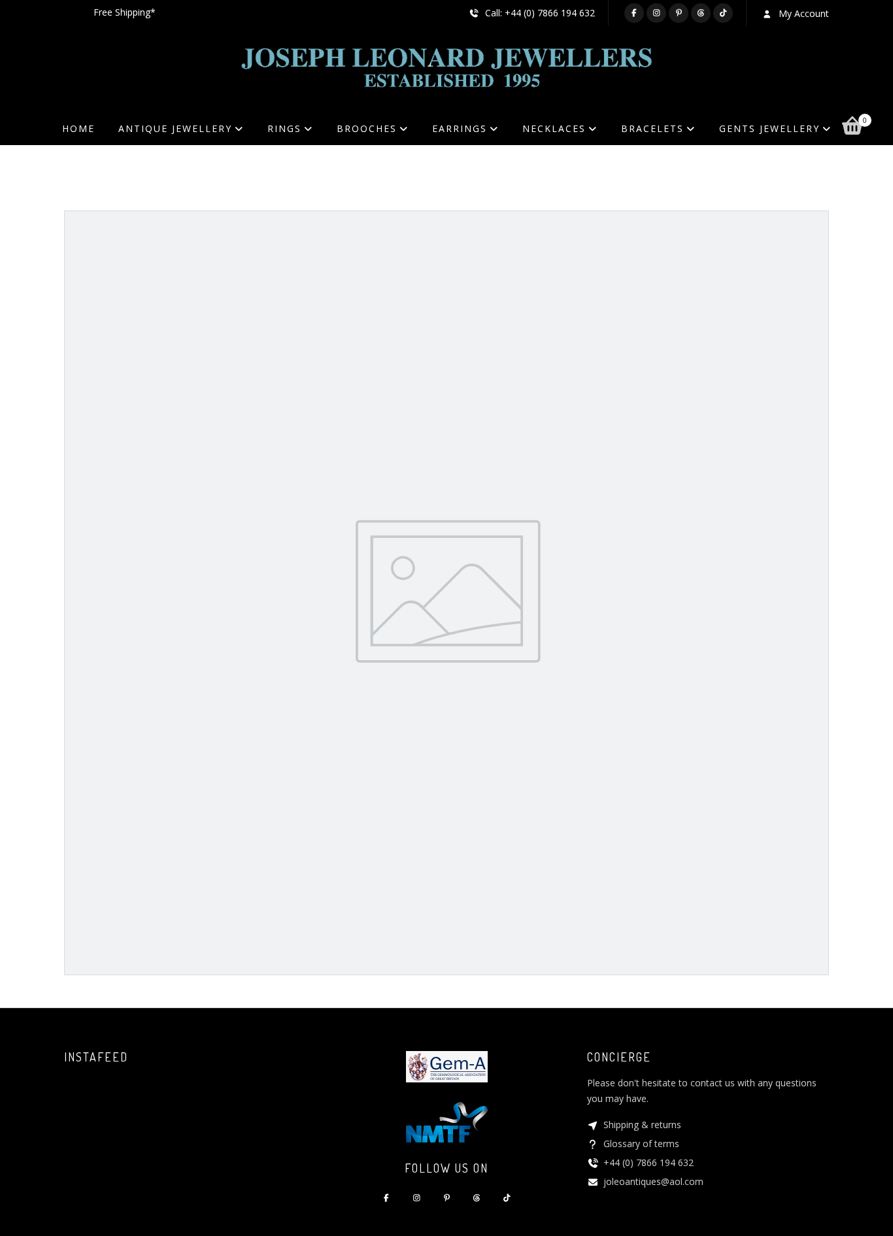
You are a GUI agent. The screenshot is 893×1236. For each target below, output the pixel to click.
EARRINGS (459, 128)
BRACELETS (652, 128)
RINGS (284, 128)
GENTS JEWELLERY (769, 128)
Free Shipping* (124, 12)
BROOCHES (367, 128)
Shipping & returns (642, 1124)
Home (78, 128)
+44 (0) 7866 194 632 (648, 1162)
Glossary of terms (641, 1143)
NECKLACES (554, 128)
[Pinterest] (678, 13)
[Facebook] (634, 13)
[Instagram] (656, 13)
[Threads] (701, 13)
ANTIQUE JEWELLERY (175, 128)
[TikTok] (723, 13)
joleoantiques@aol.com (653, 1181)
